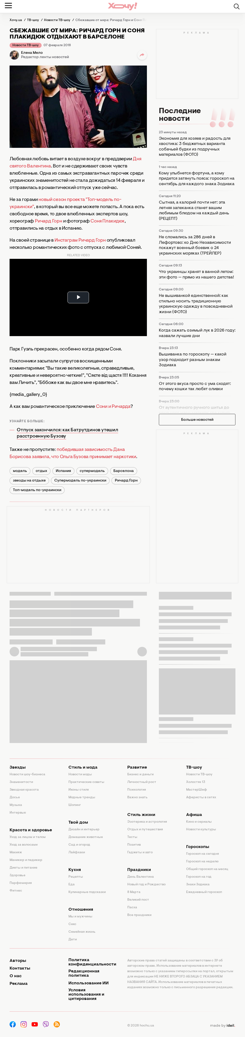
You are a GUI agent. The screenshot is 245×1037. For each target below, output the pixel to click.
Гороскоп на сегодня (202, 854)
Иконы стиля (78, 790)
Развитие (137, 767)
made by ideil (222, 1025)
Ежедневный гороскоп (204, 892)
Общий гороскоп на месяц (207, 869)
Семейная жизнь (81, 932)
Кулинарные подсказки (87, 892)
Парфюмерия (21, 883)
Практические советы (86, 782)
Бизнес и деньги (140, 774)
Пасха (132, 907)
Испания (63, 471)
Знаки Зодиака (198, 884)
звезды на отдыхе (29, 480)
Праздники (139, 870)
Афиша (194, 815)
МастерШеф (196, 790)
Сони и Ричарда (113, 406)
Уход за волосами (24, 845)
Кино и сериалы (199, 822)
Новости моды (80, 774)
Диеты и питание (23, 868)
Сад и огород (79, 845)
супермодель (92, 471)
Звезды (18, 767)
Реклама (19, 984)
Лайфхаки (76, 852)
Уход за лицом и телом (28, 837)
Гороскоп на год (199, 877)
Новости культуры (201, 829)
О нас (16, 976)
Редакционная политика (83, 973)
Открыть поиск (236, 6)
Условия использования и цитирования (86, 994)
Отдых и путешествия (145, 829)
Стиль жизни (141, 815)
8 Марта (133, 892)
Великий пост (138, 900)
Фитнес (16, 891)
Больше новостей (197, 420)
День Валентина (140, 877)
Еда (71, 884)
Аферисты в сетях (201, 797)
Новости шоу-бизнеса (27, 774)
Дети (72, 939)
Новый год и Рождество (146, 884)
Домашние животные (85, 837)
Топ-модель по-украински (37, 490)
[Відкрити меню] (8, 5)
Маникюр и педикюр (26, 860)
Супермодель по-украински (80, 480)
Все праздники (139, 915)
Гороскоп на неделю (202, 861)
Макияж (16, 852)
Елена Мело (32, 53)
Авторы (18, 961)
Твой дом (78, 823)
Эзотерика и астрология (147, 822)
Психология (136, 790)
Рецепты (75, 877)
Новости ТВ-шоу (25, 45)
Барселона (123, 471)
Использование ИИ (88, 983)
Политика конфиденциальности (92, 962)
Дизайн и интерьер (84, 829)
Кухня (74, 870)
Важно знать (137, 797)
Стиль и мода (82, 767)
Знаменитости (21, 782)
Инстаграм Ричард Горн (80, 240)
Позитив (134, 845)
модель (20, 471)
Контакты (20, 968)
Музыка (16, 805)
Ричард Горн (48, 221)
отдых (41, 471)
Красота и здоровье (31, 830)
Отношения (80, 910)
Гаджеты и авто (140, 852)
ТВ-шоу (194, 767)
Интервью (18, 813)
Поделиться (142, 55)
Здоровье (17, 875)
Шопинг (74, 805)
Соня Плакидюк (107, 221)
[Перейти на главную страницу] (122, 6)
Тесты (132, 837)
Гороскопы (197, 847)
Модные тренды (81, 797)
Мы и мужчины (80, 916)
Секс (72, 924)
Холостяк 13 (195, 782)
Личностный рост (141, 782)
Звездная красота (24, 790)
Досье (15, 797)
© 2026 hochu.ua (140, 1025)
